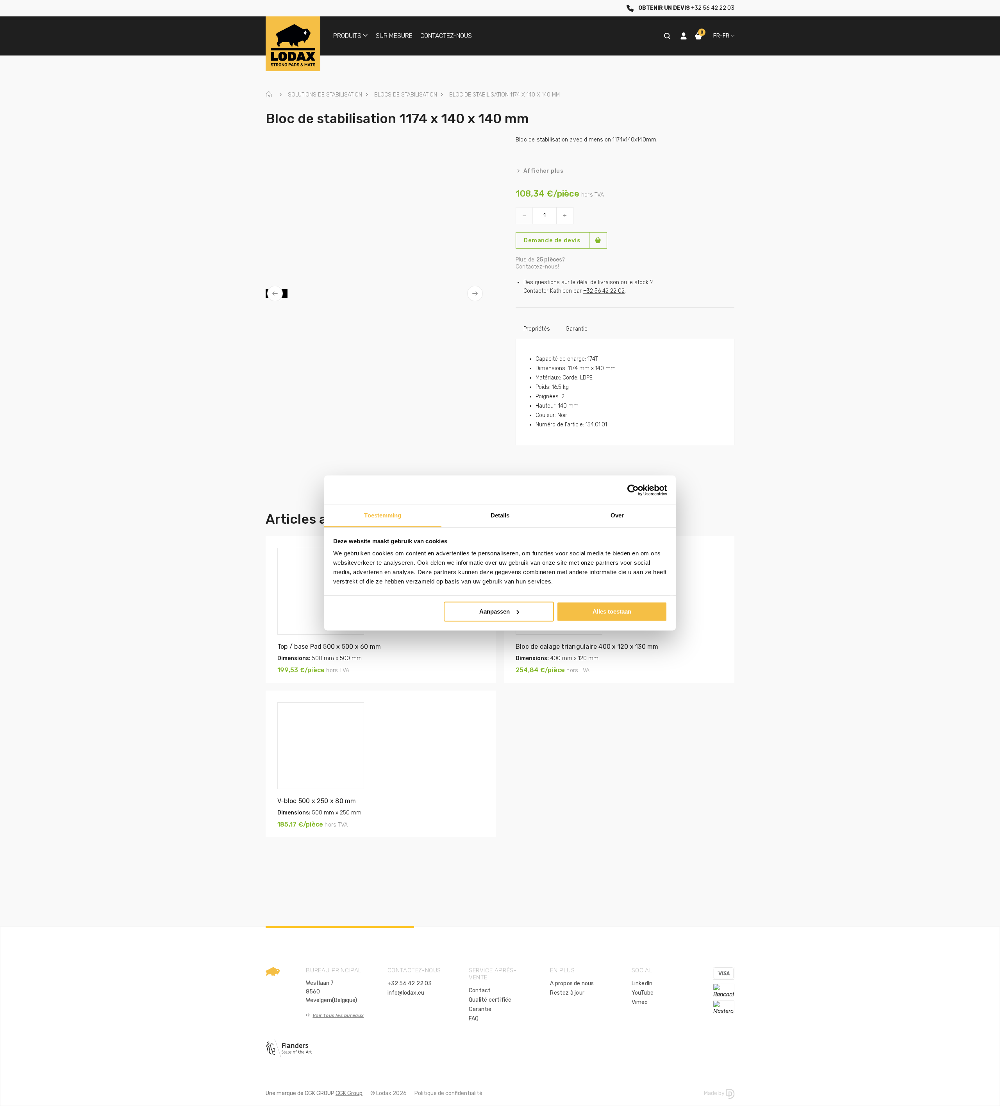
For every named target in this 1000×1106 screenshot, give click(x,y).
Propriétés (536, 329)
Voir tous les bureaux (338, 1015)
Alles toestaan (612, 611)
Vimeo (640, 1002)
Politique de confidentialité (448, 1093)
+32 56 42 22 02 (604, 291)
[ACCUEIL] (271, 95)
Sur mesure (394, 35)
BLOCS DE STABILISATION (405, 94)
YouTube (643, 993)
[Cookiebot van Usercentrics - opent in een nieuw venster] (633, 490)
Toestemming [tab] (382, 515)
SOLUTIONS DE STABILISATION (325, 94)
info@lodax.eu (406, 993)
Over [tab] (617, 515)
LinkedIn (642, 983)
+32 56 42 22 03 (410, 983)
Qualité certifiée (490, 1000)
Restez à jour (567, 993)
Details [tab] (500, 515)
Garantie (577, 329)
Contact (480, 990)
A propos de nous (572, 983)
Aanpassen (494, 611)
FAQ (474, 1018)
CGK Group (349, 1093)
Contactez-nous (446, 35)
